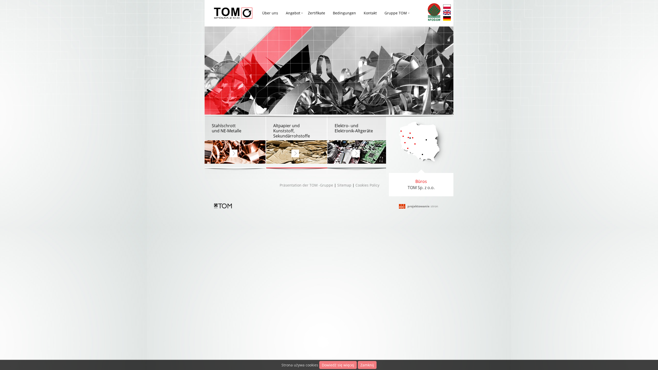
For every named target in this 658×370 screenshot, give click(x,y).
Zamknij (367, 365)
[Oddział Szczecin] (401, 131)
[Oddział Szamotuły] (408, 137)
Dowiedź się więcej (338, 365)
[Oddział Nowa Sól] (405, 143)
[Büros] (421, 166)
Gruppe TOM (396, 13)
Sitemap (344, 185)
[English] (447, 13)
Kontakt (370, 13)
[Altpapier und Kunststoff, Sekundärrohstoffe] (296, 142)
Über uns (270, 13)
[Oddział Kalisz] (415, 144)
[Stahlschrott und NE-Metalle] (235, 142)
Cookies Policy (367, 185)
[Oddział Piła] (410, 133)
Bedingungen (344, 13)
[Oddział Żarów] (408, 148)
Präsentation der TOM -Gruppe (306, 185)
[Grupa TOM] (223, 207)
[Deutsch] (447, 19)
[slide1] (329, 113)
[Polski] (447, 7)
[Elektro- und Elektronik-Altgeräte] (356, 142)
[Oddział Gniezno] (413, 138)
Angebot (293, 13)
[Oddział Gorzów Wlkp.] (403, 136)
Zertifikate (316, 13)
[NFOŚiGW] (434, 12)
